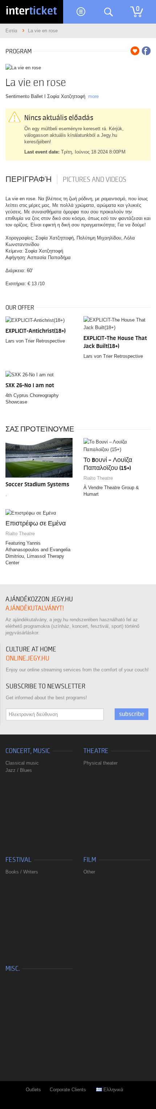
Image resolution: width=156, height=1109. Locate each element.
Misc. (12, 969)
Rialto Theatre (98, 478)
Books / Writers (21, 872)
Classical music (22, 763)
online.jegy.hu (27, 658)
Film (89, 860)
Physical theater (100, 763)
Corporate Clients (68, 1089)
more (93, 96)
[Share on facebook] (146, 50)
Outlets (33, 1089)
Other (89, 872)
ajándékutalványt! (34, 608)
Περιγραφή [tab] (28, 180)
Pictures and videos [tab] (94, 180)
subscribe (131, 714)
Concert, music (27, 751)
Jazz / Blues (18, 770)
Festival (18, 860)
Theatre (95, 751)
